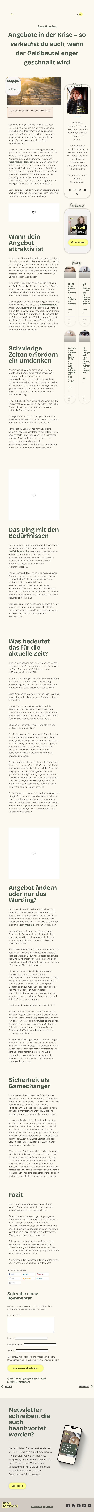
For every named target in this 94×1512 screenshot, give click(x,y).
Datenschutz (36, 1507)
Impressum (48, 1507)
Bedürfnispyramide (19, 551)
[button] (14, 1274)
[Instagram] (75, 190)
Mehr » (70, 311)
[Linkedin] (80, 190)
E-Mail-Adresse (15, 1344)
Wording (29, 924)
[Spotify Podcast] (89, 1506)
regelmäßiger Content (20, 162)
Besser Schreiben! (46, 26)
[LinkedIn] (84, 1506)
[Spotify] (77, 194)
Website (11, 1350)
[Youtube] (85, 190)
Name (10, 1338)
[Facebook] (70, 190)
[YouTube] (79, 1506)
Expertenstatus (48, 304)
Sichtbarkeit (29, 307)
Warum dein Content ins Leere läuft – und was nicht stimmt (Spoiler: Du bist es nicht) (72, 365)
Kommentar (13, 1315)
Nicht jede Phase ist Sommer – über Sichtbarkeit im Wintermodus (75, 293)
